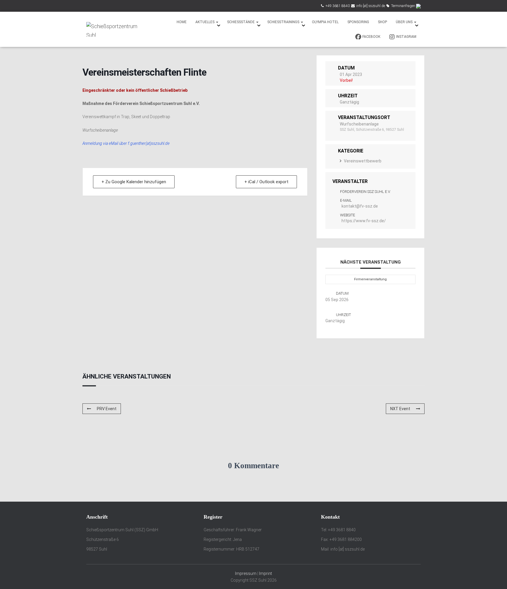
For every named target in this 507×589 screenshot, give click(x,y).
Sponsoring (358, 22)
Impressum (245, 573)
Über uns (404, 22)
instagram (406, 37)
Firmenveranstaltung (370, 279)
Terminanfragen (403, 6)
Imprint (265, 573)
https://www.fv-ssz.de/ (364, 220)
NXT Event (400, 408)
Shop (382, 22)
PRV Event (106, 408)
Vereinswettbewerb (362, 161)
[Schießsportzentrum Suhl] (113, 29)
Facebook (371, 37)
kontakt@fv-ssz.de (360, 206)
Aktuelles (205, 22)
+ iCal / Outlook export (266, 181)
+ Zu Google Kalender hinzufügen (134, 181)
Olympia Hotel (325, 22)
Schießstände (241, 22)
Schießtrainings (283, 22)
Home (182, 22)
